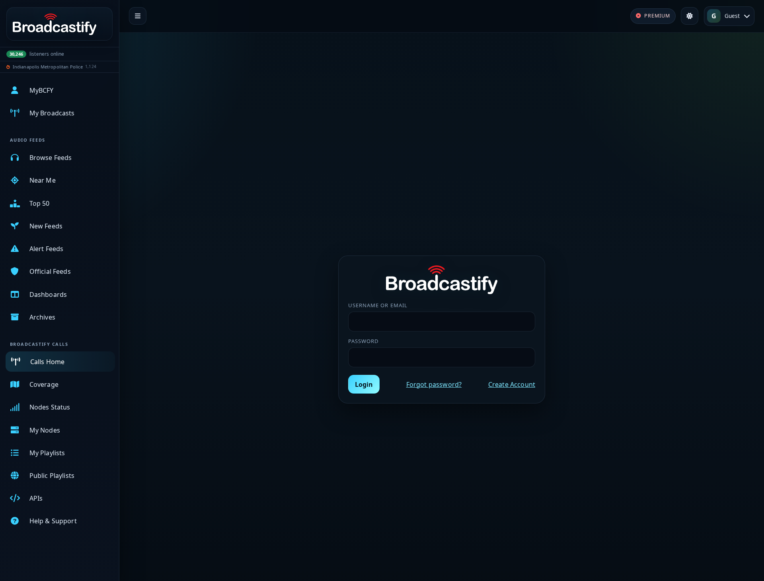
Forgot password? (434, 384)
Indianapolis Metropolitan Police (48, 67)
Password (363, 341)
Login (364, 384)
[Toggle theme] (689, 16)
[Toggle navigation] (137, 16)
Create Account (511, 384)
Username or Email (377, 305)
